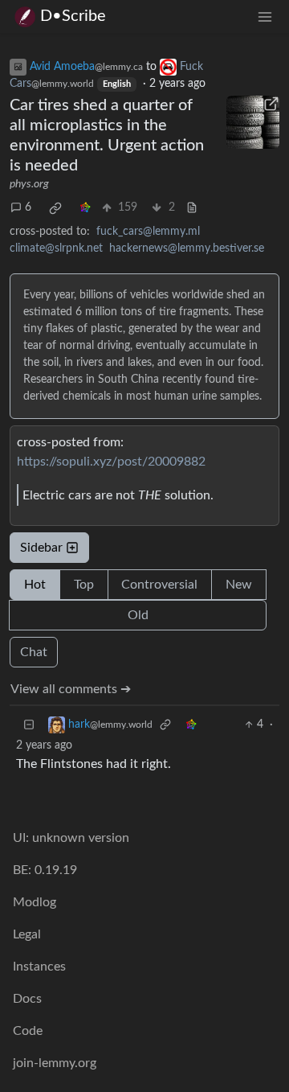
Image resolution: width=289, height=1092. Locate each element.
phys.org (29, 184)
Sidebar (41, 547)
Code (28, 1030)
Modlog (34, 902)
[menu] (265, 16)
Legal (27, 934)
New (239, 584)
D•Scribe (73, 16)
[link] (55, 208)
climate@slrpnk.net (56, 248)
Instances (39, 966)
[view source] (192, 208)
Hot (35, 584)
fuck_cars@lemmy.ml (148, 231)
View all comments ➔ (70, 689)
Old (138, 615)
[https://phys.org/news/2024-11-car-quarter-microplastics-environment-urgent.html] (252, 122)
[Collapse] (29, 724)
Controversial (159, 584)
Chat (33, 652)
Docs (27, 998)
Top (84, 584)
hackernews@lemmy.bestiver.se (186, 248)
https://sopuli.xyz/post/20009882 (111, 461)
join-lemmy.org (54, 1063)
